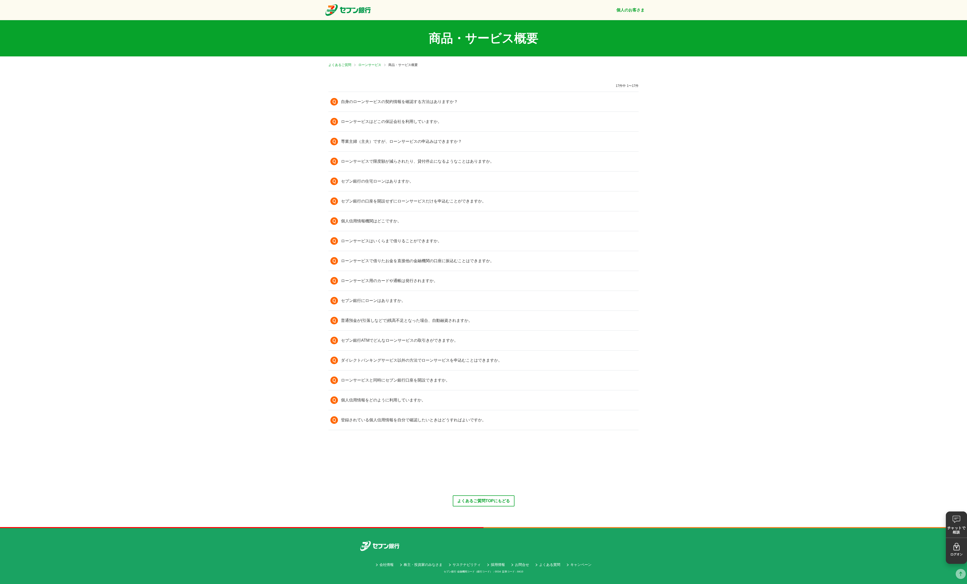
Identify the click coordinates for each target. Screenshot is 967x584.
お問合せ (522, 565)
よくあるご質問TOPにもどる (483, 501)
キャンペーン (581, 565)
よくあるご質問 (339, 65)
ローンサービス (369, 65)
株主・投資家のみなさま (423, 565)
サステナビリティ (467, 565)
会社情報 (386, 565)
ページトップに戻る (961, 574)
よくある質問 (549, 565)
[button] (483, 102)
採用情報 (498, 565)
